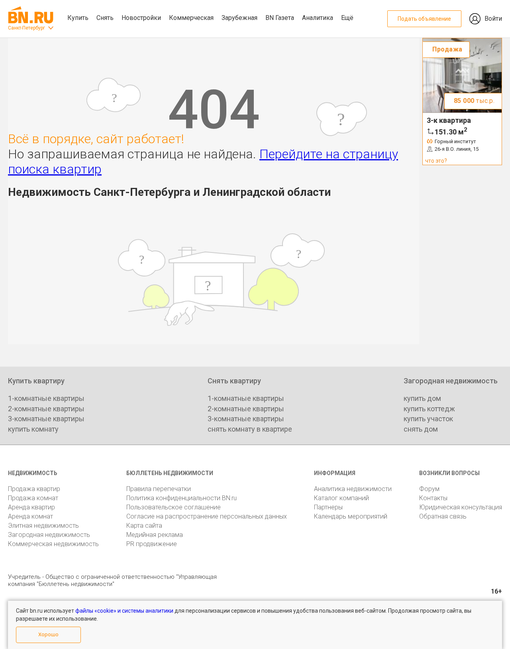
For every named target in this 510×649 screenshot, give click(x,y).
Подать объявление (424, 19)
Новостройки (141, 18)
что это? (436, 161)
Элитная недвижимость (43, 525)
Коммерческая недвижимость (53, 544)
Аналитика (317, 18)
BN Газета (279, 18)
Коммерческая (191, 18)
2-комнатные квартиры (46, 408)
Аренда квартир (31, 507)
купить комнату (33, 429)
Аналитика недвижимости (353, 489)
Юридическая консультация (460, 507)
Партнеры (328, 507)
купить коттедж (429, 408)
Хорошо (48, 634)
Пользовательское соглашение (173, 507)
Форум (429, 489)
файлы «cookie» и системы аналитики (124, 611)
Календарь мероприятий (350, 516)
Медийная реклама (154, 535)
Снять (105, 18)
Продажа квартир (34, 489)
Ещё (347, 18)
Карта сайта (144, 525)
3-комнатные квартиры (46, 418)
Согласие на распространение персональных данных (206, 516)
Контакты (433, 498)
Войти (493, 18)
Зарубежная (239, 18)
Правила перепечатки (158, 489)
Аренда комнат (30, 516)
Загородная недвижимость (49, 535)
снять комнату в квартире (250, 429)
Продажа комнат (33, 498)
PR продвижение (151, 544)
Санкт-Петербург (26, 28)
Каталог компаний (341, 498)
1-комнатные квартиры (46, 398)
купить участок (428, 418)
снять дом (421, 429)
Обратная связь (443, 516)
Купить (77, 18)
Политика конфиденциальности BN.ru (181, 498)
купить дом (422, 398)
